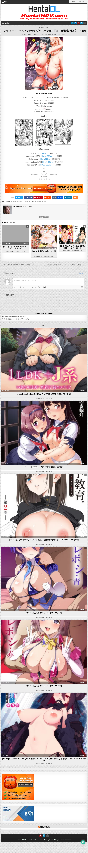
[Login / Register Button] (81, 23)
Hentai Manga (44, 27)
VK (55, 198)
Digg (61, 198)
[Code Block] (35, 287)
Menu (5, 2)
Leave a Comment (51, 34)
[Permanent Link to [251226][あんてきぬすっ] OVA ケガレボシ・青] (44, 579)
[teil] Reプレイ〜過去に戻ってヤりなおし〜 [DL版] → (67, 265)
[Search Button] (84, 23)
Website (45, 217)
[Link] (38, 287)
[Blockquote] (32, 287)
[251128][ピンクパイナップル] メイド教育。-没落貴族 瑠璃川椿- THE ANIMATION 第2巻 (44, 539)
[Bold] (14, 287)
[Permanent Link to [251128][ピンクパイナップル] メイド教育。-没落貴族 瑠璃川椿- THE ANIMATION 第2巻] (44, 506)
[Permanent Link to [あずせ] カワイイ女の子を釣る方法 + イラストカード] (72, 234)
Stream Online (45, 827)
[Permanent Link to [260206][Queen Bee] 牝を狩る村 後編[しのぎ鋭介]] (44, 433)
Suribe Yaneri (27, 34)
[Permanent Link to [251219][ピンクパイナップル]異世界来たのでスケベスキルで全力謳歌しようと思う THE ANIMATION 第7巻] (44, 725)
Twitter (20, 198)
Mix (76, 198)
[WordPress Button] (72, 23)
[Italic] (17, 287)
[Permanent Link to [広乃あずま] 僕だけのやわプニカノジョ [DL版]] (15, 235)
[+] (44, 287)
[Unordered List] (29, 287)
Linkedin (69, 198)
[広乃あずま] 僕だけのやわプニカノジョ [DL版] (15, 247)
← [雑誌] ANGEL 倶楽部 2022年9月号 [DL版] (17, 265)
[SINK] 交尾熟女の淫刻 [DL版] (44, 251)
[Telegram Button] (75, 23)
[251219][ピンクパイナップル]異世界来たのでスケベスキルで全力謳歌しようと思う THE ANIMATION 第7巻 (44, 759)
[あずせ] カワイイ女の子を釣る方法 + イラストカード (72, 247)
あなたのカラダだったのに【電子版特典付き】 (29, 202)
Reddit (48, 198)
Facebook (29, 198)
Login (82, 273)
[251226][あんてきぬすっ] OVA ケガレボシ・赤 (44, 685)
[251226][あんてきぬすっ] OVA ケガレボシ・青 (44, 612)
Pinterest (39, 198)
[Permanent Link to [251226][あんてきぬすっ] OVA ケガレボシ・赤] (44, 652)
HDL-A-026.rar (43, 153)
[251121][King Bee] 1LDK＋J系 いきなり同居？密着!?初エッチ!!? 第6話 (44, 394)
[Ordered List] (26, 287)
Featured (51, 333)
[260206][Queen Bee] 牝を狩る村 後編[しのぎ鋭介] (44, 467)
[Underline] (20, 287)
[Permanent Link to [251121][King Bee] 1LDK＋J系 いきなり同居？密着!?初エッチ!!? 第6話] (44, 360)
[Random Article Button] (78, 23)
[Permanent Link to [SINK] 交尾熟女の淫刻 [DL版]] (44, 237)
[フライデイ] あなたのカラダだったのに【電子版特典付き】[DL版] (44, 31)
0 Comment (25, 243)
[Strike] (23, 287)
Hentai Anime (40, 333)
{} (41, 287)
